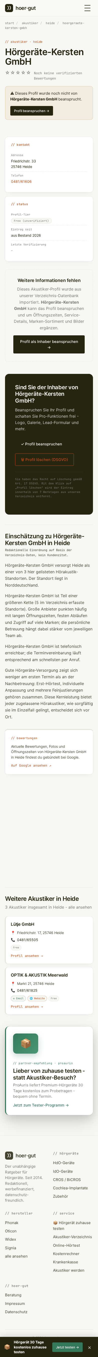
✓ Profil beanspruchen (41, 444)
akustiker (30, 23)
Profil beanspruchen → (31, 111)
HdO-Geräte (64, 1162)
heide (50, 23)
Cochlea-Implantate (70, 1188)
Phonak (11, 1222)
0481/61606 (21, 181)
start (9, 23)
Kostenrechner (66, 1253)
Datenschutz (16, 1311)
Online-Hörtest (66, 1245)
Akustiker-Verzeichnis (72, 1236)
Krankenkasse (65, 1262)
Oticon (11, 1231)
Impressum (15, 1303)
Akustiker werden (68, 1270)
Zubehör (60, 1196)
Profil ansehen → (27, 956)
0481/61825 (27, 990)
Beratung (13, 1295)
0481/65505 (27, 940)
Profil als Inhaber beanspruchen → (49, 344)
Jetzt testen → (67, 1347)
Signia (10, 1247)
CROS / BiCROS (67, 1179)
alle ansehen (80, 907)
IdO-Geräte (63, 1171)
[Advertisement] (49, 826)
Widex (10, 1239)
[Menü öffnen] (87, 8)
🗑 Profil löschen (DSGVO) (44, 459)
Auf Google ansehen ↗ (31, 765)
